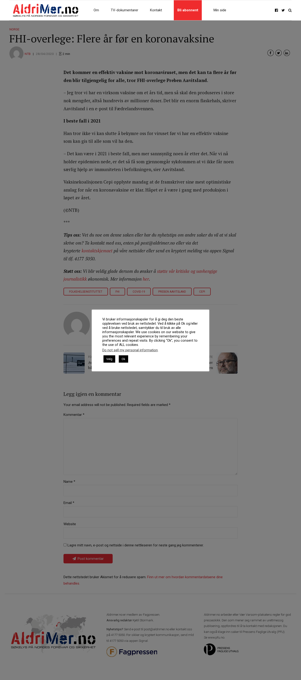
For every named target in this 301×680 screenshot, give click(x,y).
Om (96, 10)
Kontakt (156, 10)
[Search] (290, 10)
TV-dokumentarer (124, 10)
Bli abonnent (187, 10)
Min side (220, 10)
